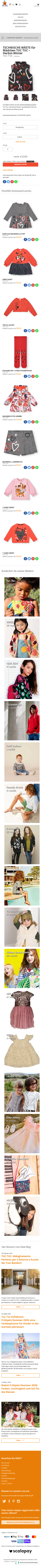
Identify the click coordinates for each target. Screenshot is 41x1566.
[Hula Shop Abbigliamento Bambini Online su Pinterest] (13, 1502)
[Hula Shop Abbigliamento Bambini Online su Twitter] (4, 1502)
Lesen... (18, 1307)
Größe (5, 133)
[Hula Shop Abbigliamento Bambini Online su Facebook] (9, 1502)
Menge (5, 145)
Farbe (4, 123)
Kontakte (4, 1481)
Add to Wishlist (8, 170)
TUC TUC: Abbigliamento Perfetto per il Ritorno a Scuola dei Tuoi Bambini (19, 1259)
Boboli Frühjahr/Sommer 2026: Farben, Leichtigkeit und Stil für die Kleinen (20, 1389)
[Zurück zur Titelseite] (3, 37)
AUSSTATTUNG (20, 26)
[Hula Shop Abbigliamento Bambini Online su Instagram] (18, 1502)
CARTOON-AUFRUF (14, 38)
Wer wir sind (5, 1463)
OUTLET (20, 17)
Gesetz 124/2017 (6, 1484)
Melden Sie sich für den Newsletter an (20, 1522)
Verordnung (5, 1465)
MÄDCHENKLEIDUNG (20, 23)
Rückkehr (4, 1468)
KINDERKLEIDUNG (20, 20)
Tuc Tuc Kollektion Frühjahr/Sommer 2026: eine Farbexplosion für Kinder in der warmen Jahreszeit (20, 1321)
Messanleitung (6, 1471)
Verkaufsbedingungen (8, 1478)
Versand (4, 1476)
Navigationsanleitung (8, 1473)
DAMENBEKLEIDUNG (20, 14)
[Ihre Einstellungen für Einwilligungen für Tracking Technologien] (28, 1562)
